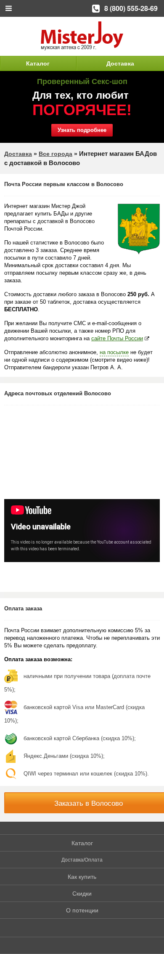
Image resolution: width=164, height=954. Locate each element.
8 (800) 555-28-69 (131, 8)
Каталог (38, 63)
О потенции (82, 910)
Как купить (82, 876)
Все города (55, 153)
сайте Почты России (117, 338)
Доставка (120, 63)
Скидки (82, 893)
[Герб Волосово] (139, 229)
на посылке (114, 352)
